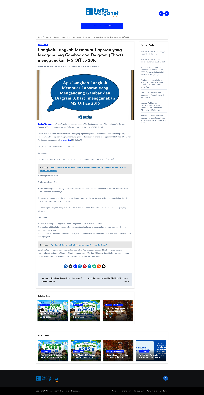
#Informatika (57, 66)
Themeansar (75, 391)
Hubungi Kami (138, 391)
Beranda (86, 26)
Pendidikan (108, 26)
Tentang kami (125, 391)
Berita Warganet (45, 124)
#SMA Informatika (92, 66)
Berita (119, 26)
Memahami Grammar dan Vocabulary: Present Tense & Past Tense (152, 95)
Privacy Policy (152, 391)
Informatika (66, 140)
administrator (49, 313)
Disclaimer (164, 391)
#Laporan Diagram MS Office (73, 66)
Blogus (64, 391)
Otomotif (97, 26)
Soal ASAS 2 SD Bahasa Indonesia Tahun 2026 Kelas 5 (84, 311)
